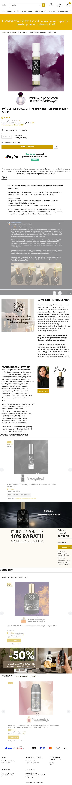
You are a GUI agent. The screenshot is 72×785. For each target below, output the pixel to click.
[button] (43, 5)
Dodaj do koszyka (27, 147)
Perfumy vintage (16, 32)
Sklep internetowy (34, 782)
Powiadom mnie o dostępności (18, 495)
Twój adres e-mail (63, 542)
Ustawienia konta (7, 775)
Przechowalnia (6, 777)
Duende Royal (5, 32)
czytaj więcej (43, 391)
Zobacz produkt (13, 640)
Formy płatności (31, 761)
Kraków (52, 763)
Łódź (51, 765)
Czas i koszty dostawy (33, 763)
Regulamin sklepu (31, 773)
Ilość (3, 133)
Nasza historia (6, 763)
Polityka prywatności (32, 777)
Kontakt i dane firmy (8, 761)
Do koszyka (14, 737)
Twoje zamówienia (8, 773)
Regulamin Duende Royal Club (35, 775)
